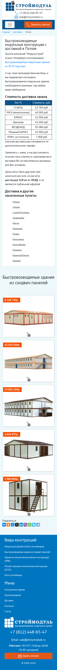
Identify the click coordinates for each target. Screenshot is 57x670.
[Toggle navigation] (10, 24)
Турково (16, 207)
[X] (17, 525)
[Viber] (25, 525)
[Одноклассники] (8, 525)
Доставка (9, 600)
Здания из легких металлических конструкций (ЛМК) (27, 559)
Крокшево (17, 250)
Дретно (16, 223)
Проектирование (13, 595)
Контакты (9, 606)
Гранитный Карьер (21, 255)
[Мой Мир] (12, 525)
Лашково (17, 260)
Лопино (16, 234)
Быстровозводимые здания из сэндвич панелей (27, 552)
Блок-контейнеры (13, 575)
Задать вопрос (30, 655)
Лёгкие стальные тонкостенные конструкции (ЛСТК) (26, 568)
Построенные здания (15, 589)
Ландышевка (18, 218)
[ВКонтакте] (4, 525)
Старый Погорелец (21, 212)
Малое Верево (19, 244)
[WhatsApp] (29, 525)
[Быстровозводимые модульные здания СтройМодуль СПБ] (28, 5)
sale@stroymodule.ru (31, 17)
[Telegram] (38, 525)
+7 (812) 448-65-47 (31, 13)
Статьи (8, 611)
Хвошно (16, 202)
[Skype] (34, 525)
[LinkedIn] (21, 525)
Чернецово (17, 228)
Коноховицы (18, 239)
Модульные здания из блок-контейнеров (24, 546)
